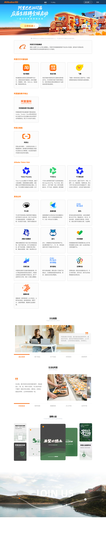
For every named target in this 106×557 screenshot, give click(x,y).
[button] (89, 387)
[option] (45, 2)
